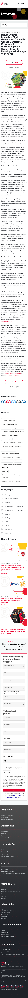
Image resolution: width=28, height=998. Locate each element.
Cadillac (7, 502)
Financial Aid (4, 852)
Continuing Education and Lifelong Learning (13, 431)
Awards (4, 435)
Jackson (7, 514)
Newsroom (4, 916)
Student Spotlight (6, 439)
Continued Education (7, 819)
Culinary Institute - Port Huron (14, 510)
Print (18, 67)
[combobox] (14, 667)
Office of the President (7, 910)
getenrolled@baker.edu (7, 871)
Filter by (4, 25)
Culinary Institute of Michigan (9, 424)
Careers (3, 918)
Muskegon (8, 518)
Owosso (7, 525)
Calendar (3, 833)
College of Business (18, 428)
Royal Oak (8, 533)
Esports (18, 457)
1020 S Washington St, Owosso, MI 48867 (13, 873)
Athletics (17, 481)
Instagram (16, 376)
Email (11, 67)
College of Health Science (8, 420)
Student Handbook (6, 914)
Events (3, 894)
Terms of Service (12, 797)
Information (4, 831)
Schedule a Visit (5, 838)
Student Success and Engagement (10, 892)
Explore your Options (7, 446)
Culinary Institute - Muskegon (14, 506)
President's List (17, 439)
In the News (5, 417)
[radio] (5, 772)
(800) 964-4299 (5, 869)
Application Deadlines (7, 481)
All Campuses (9, 495)
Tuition (3, 850)
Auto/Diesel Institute (11, 499)
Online (6, 522)
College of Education (7, 461)
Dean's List (5, 442)
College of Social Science (8, 450)
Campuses (4, 889)
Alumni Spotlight (6, 428)
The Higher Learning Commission (13, 966)
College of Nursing (13, 435)
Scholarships (5, 854)
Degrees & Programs (7, 815)
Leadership (5, 471)
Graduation (13, 442)
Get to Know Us (5, 912)
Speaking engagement (7, 457)
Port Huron (8, 529)
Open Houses (5, 836)
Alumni (12, 417)
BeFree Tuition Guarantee (8, 856)
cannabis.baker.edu (6, 321)
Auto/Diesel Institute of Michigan (10, 453)
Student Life (21, 442)
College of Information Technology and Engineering (12, 466)
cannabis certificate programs (13, 373)
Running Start (18, 446)
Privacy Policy (17, 795)
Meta (9, 376)
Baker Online (18, 461)
